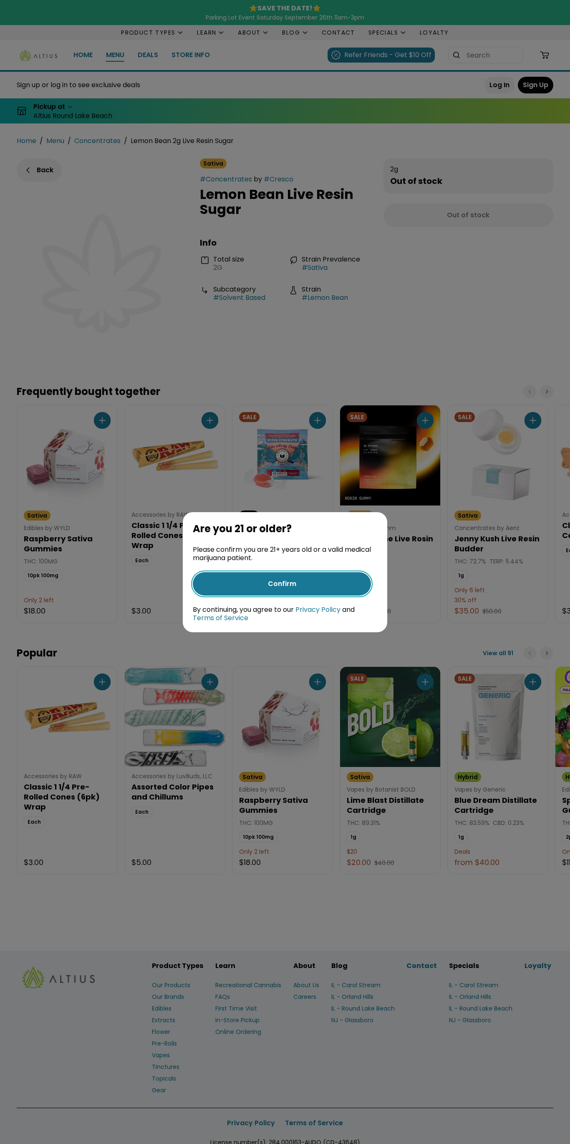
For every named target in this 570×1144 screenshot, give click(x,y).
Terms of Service (220, 618)
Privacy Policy (317, 609)
